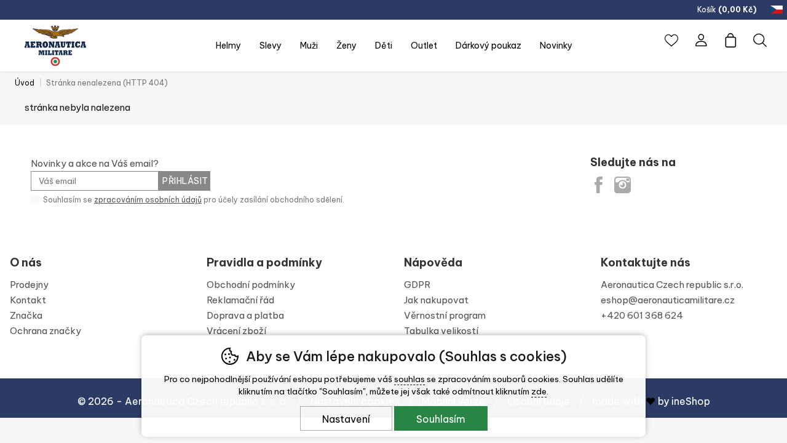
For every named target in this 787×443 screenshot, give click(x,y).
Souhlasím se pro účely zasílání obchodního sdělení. (192, 199)
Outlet (424, 45)
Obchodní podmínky (251, 284)
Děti (383, 45)
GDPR (417, 284)
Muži (309, 45)
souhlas (409, 379)
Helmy (228, 45)
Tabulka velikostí (441, 331)
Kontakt (28, 300)
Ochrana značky (45, 331)
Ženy (346, 45)
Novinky (556, 45)
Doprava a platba (245, 315)
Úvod (24, 82)
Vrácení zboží (236, 331)
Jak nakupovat (436, 300)
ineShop (690, 401)
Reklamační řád (240, 300)
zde (539, 391)
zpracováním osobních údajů (148, 199)
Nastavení (346, 419)
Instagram (622, 185)
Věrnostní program (445, 315)
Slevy (270, 45)
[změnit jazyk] (778, 10)
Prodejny (29, 284)
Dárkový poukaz (488, 45)
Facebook (598, 185)
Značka (26, 315)
